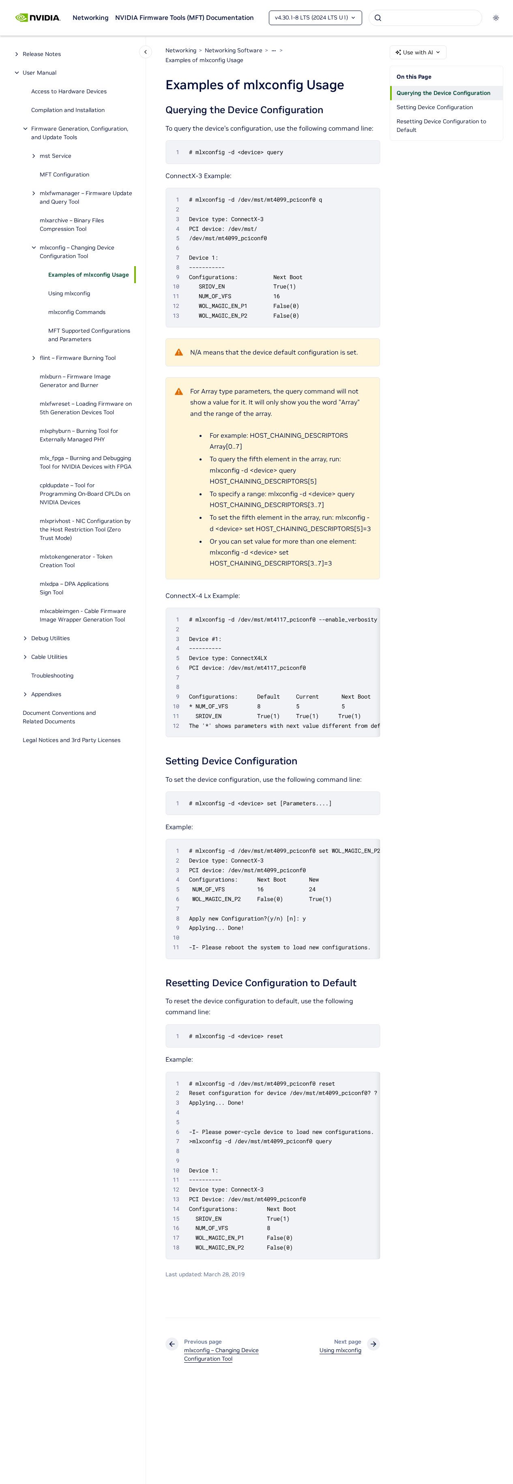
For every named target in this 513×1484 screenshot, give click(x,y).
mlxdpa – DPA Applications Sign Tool (74, 588)
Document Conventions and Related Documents (59, 717)
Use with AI (418, 52)
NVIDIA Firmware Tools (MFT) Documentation (184, 17)
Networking (91, 17)
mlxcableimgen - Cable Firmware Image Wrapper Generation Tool (83, 615)
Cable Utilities (49, 656)
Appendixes (46, 694)
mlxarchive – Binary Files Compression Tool (72, 224)
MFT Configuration (64, 174)
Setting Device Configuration (435, 107)
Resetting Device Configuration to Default (441, 125)
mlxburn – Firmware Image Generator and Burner (75, 381)
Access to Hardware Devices (69, 91)
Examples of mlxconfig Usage (88, 274)
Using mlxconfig (69, 293)
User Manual (39, 72)
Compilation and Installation (68, 110)
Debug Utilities (50, 638)
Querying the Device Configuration (443, 93)
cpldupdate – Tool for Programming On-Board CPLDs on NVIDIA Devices (85, 494)
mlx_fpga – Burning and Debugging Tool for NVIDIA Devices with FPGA (85, 462)
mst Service (55, 155)
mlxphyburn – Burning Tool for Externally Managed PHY (79, 435)
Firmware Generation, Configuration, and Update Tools (79, 133)
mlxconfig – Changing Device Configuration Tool (77, 252)
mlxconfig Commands (76, 312)
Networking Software (233, 50)
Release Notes (42, 54)
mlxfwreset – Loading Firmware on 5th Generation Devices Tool (86, 408)
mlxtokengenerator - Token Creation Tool (76, 561)
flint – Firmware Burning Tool (78, 357)
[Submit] (377, 17)
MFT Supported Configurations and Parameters (89, 335)
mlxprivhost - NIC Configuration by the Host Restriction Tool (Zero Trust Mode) (85, 529)
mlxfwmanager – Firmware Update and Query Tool (86, 197)
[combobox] (425, 18)
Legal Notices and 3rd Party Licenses (71, 740)
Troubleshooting (52, 675)
